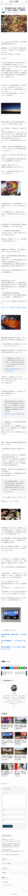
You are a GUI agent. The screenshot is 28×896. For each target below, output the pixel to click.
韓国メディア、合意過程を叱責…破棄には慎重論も (14, 307)
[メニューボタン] (1, 1)
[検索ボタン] (26, 1)
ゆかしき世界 (14, 1)
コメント (5, 793)
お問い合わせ (5, 882)
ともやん (14, 693)
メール (4, 814)
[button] (3, 668)
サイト (4, 819)
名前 (3, 809)
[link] (14, 706)
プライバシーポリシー (7, 885)
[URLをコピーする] (25, 668)
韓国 (3, 12)
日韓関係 (8, 661)
